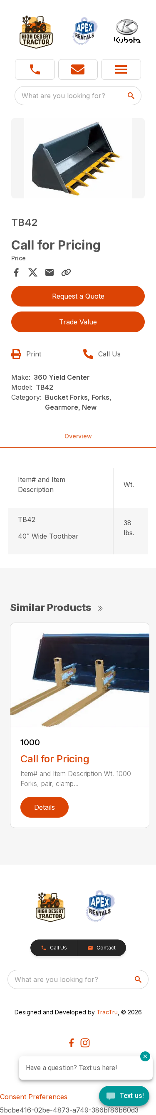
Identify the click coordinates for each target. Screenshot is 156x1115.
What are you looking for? (63, 95)
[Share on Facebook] (16, 272)
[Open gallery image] (78, 158)
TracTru (107, 1012)
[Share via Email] (49, 272)
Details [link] (44, 807)
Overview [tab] (78, 436)
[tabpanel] (78, 159)
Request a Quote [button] (78, 296)
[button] (35, 69)
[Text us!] (124, 1097)
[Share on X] (33, 272)
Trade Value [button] (78, 322)
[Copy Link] (66, 272)
